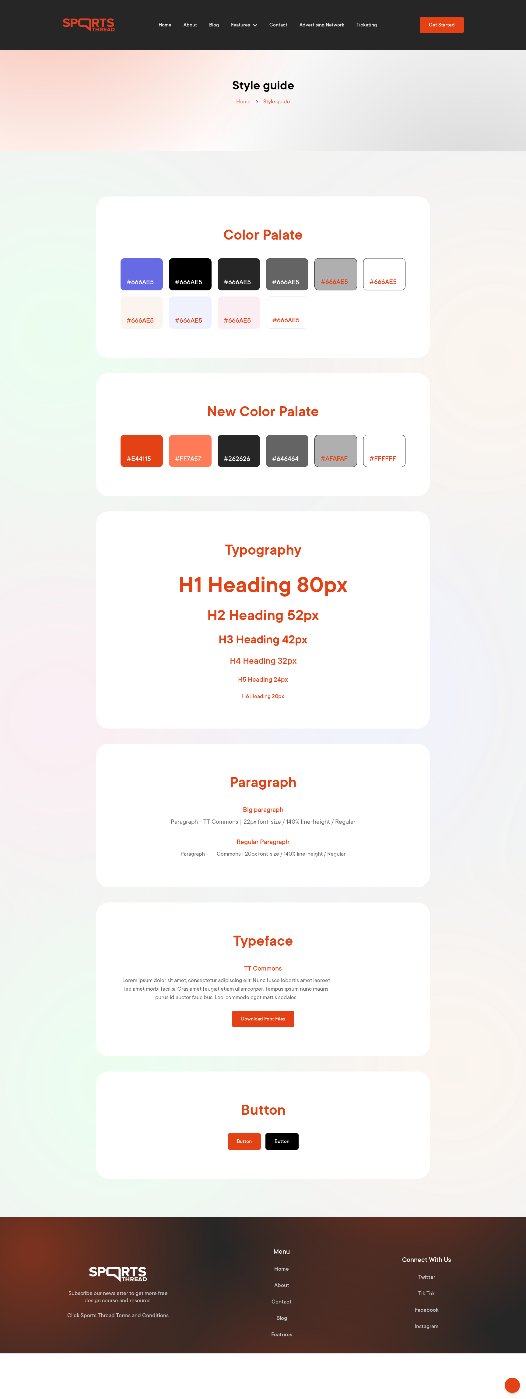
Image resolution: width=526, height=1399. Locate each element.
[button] (244, 25)
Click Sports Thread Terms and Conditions (118, 1315)
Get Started (442, 25)
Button (244, 1141)
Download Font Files (263, 1019)
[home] (88, 25)
